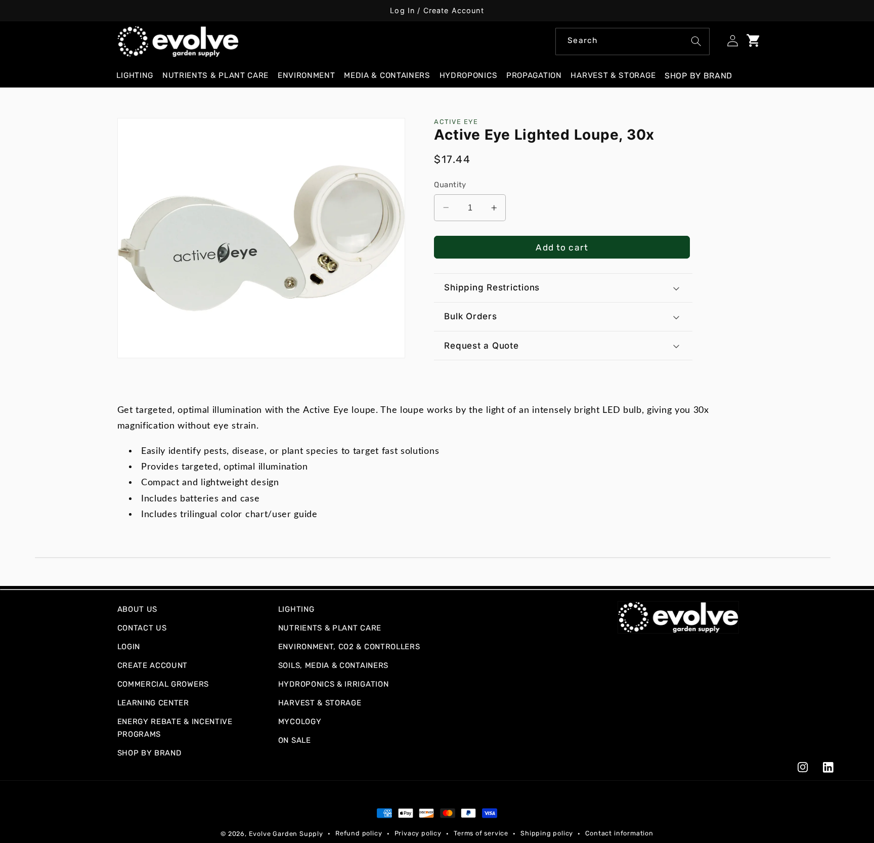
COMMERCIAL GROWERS (163, 684)
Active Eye (456, 121)
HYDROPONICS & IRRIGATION (333, 684)
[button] (139, 76)
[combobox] (632, 41)
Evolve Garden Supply (286, 833)
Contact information (619, 833)
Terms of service (481, 833)
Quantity (450, 184)
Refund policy (358, 833)
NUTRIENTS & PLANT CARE (329, 628)
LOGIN (128, 646)
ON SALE (294, 740)
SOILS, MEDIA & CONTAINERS (333, 665)
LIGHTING (296, 609)
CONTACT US (142, 628)
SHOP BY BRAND (149, 752)
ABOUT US (137, 609)
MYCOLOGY (300, 721)
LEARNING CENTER (153, 702)
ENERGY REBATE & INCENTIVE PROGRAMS (175, 728)
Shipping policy (546, 833)
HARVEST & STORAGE (320, 702)
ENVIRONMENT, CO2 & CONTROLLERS (349, 646)
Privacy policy (418, 833)
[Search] (696, 41)
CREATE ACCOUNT (152, 665)
